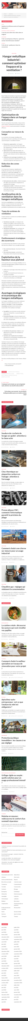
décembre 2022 (5, 980)
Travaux (16, 916)
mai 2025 (16, 944)
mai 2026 (16, 929)
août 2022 (4, 985)
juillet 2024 (16, 956)
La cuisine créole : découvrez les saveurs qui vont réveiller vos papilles (14, 627)
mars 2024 (16, 961)
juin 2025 (4, 944)
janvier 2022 (17, 992)
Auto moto (16, 877)
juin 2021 (16, 999)
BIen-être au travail (6, 882)
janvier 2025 (17, 949)
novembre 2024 (18, 951)
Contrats (4, 889)
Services (4, 914)
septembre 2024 (18, 953)
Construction (17, 886)
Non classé (16, 901)
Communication (18, 884)
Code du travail (17, 882)
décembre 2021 (5, 994)
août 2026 (4, 927)
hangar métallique (6, 126)
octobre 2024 (5, 953)
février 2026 (4, 934)
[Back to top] (23, 1016)
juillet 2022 (16, 985)
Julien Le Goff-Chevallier (16, 677)
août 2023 (4, 970)
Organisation (5, 903)
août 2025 (4, 941)
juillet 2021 (4, 999)
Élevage (4, 697)
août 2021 (16, 997)
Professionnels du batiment (9, 772)
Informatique (5, 898)
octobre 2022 (5, 982)
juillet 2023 (16, 970)
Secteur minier (17, 911)
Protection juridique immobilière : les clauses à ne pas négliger (14, 740)
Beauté (16, 879)
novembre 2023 (18, 965)
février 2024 (4, 963)
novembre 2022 (18, 980)
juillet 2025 (16, 941)
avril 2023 (4, 975)
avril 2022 (4, 990)
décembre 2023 (5, 965)
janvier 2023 (17, 978)
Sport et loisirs (17, 914)
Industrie (14, 53)
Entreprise (12, 30)
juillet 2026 (16, 927)
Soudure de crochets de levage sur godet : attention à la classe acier (14, 435)
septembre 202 (17, 1002)
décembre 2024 (5, 951)
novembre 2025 (18, 937)
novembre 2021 (18, 994)
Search (24, 1)
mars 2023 (16, 975)
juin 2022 (4, 987)
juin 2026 (4, 929)
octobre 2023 (5, 968)
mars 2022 (16, 990)
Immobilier (4, 735)
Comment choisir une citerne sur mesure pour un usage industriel (14, 550)
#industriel (19, 373)
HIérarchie (4, 894)
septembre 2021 (6, 997)
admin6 (18, 73)
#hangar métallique (8, 373)
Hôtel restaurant (18, 894)
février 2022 (4, 992)
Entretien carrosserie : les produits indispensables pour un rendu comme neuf (14, 393)
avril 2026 (4, 932)
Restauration (5, 623)
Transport (4, 916)
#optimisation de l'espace (9, 375)
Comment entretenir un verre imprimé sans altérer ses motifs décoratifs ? (13, 385)
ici (2, 360)
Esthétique (16, 891)
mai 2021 (4, 1002)
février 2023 (4, 978)
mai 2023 (16, 973)
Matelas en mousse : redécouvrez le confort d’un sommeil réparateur (13, 818)
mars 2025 (16, 946)
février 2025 (4, 949)
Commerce (4, 30)
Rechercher (4, 832)
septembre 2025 (18, 939)
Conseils (8, 30)
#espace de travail (14, 371)
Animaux (4, 877)
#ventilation (6, 377)
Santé (3, 24)
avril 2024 (4, 961)
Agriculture (17, 874)
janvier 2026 (17, 934)
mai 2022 (16, 987)
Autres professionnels (7, 879)
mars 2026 (16, 932)
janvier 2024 (17, 963)
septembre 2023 (18, 968)
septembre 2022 (18, 982)
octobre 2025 (5, 939)
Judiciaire (16, 898)
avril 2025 (4, 946)
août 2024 (4, 956)
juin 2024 (4, 958)
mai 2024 (16, 958)
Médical (3, 901)
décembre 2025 (5, 937)
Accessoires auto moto (7, 874)
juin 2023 (4, 973)
